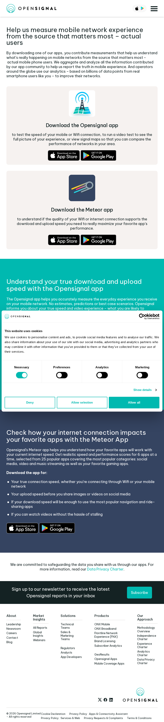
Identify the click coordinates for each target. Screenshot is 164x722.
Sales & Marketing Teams (67, 635)
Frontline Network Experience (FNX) (106, 634)
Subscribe (139, 592)
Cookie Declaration (53, 713)
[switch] (62, 375)
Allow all (134, 402)
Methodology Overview (146, 629)
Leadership (13, 624)
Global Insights (38, 634)
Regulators (68, 648)
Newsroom (13, 629)
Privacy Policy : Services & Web (60, 718)
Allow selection (82, 402)
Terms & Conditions (139, 718)
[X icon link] (100, 700)
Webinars (39, 640)
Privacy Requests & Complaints (103, 718)
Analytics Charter (143, 653)
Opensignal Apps (105, 659)
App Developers (71, 657)
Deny (29, 402)
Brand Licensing (104, 641)
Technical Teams (67, 626)
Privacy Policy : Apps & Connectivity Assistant (98, 713)
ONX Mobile (102, 624)
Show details (142, 390)
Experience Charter (144, 645)
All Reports (40, 628)
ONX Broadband (105, 629)
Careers (11, 633)
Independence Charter (146, 637)
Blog (9, 642)
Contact (12, 638)
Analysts (66, 652)
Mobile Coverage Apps (109, 663)
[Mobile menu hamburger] (154, 8)
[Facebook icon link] (105, 700)
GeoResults (101, 654)
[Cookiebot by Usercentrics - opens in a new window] (141, 316)
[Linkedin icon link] (111, 700)
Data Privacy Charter (105, 569)
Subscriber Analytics (108, 646)
